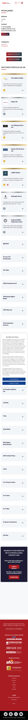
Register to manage (14, 59)
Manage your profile (14, 54)
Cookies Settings (14, 379)
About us (14, 680)
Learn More (14, 577)
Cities (14, 687)
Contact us (14, 678)
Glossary (14, 684)
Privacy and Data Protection (14, 697)
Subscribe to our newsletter (14, 629)
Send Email (5, 34)
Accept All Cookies (14, 383)
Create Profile (14, 567)
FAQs (14, 682)
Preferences (14, 699)
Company (14, 689)
